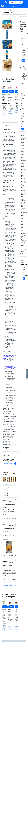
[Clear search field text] (18, 2)
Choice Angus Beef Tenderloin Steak (9, 365)
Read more (22, 254)
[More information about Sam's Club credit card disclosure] (22, 126)
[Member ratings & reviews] (15, 454)
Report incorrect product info (11, 378)
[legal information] (25, 37)
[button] (4, 479)
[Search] (20, 2)
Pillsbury (22, 18)
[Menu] (2, 2)
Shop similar (23, 60)
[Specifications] (15, 384)
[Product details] (15, 129)
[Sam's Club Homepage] (6, 2)
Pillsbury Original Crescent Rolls (8, 354)
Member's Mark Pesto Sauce (8, 357)
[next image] (7, 72)
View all (13, 473)
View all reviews (8, 463)
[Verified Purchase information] (14, 500)
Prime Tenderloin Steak (10, 367)
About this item (7, 126)
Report (15, 518)
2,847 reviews (13, 461)
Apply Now (22, 129)
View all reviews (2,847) (10, 585)
